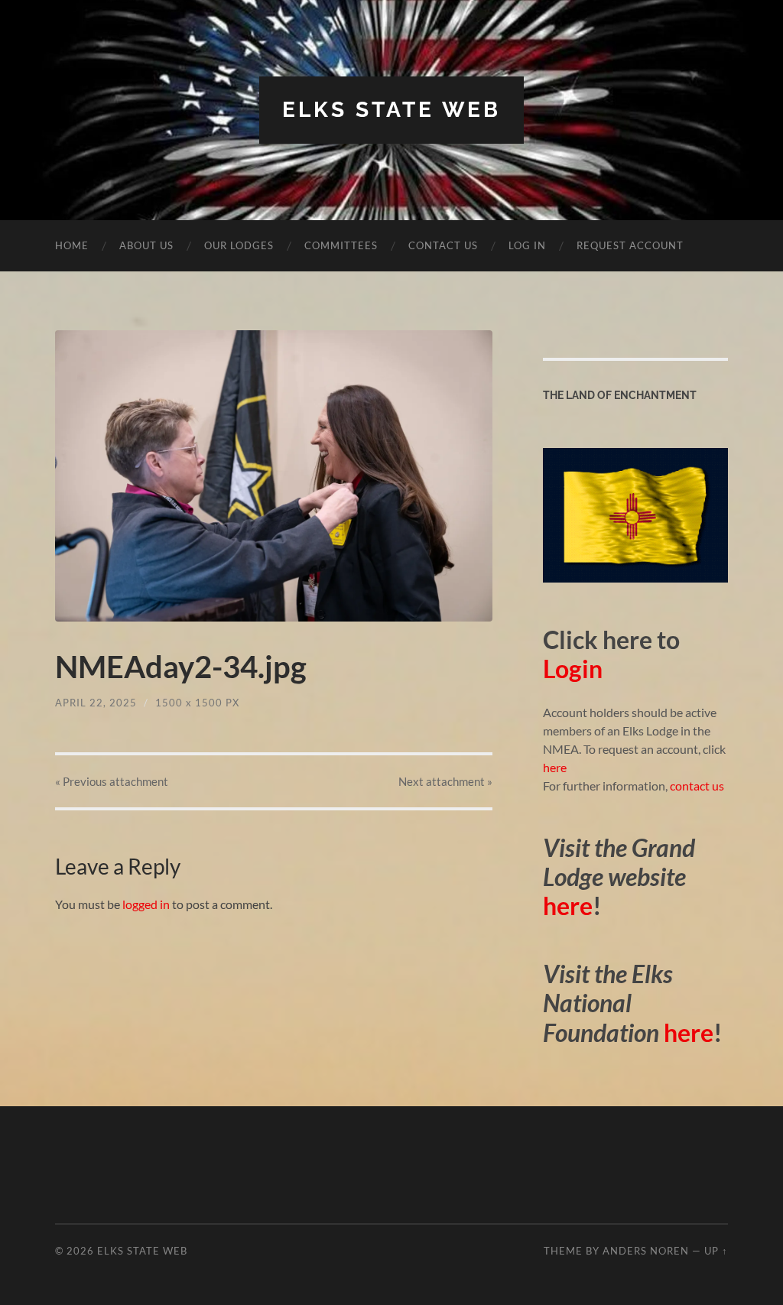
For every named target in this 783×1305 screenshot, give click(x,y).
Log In (527, 245)
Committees (341, 245)
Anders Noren (646, 1251)
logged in (146, 904)
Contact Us (443, 245)
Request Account (630, 245)
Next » (445, 781)
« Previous (111, 781)
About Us (146, 245)
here (555, 767)
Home (72, 245)
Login (573, 668)
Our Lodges (239, 245)
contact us (697, 785)
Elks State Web (391, 109)
